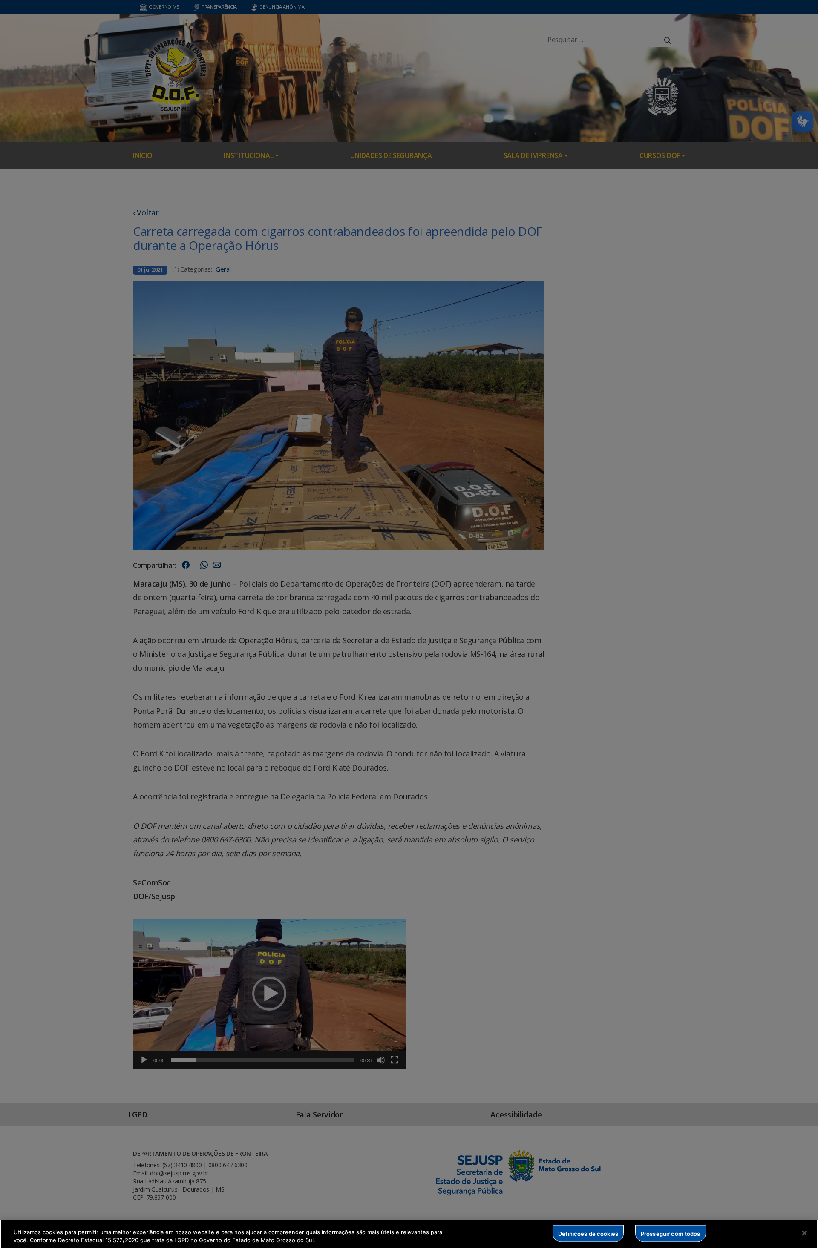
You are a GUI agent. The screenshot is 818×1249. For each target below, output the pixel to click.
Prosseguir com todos (670, 1233)
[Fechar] (804, 1233)
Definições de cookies (588, 1233)
